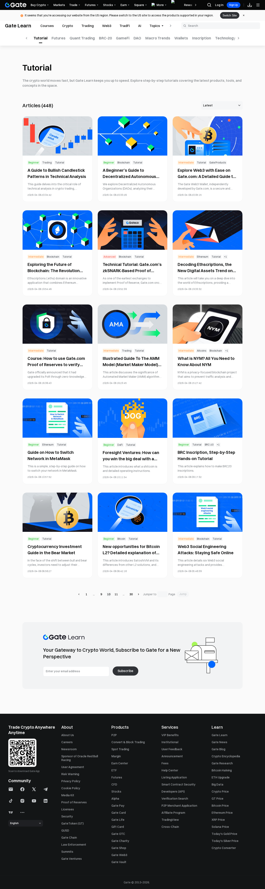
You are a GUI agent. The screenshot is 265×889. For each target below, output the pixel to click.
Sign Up (233, 4)
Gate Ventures (71, 859)
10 (108, 594)
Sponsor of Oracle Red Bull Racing (79, 758)
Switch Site (230, 15)
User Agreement (72, 767)
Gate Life (117, 820)
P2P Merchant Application (179, 805)
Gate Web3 (119, 855)
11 (116, 594)
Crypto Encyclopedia (226, 756)
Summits (67, 852)
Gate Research (222, 763)
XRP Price (218, 820)
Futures (116, 777)
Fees (165, 763)
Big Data (217, 784)
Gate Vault (118, 862)
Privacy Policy (70, 781)
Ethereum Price (222, 813)
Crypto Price (220, 791)
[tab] (47, 25)
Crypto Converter (224, 848)
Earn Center (119, 763)
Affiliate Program (173, 813)
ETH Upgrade (221, 777)
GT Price (217, 798)
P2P (114, 735)
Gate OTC (118, 834)
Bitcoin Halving (222, 770)
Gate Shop (118, 848)
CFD (114, 784)
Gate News (219, 742)
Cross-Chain (170, 827)
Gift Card (117, 827)
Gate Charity (120, 841)
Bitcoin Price (220, 805)
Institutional (169, 742)
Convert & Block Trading (128, 742)
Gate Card (118, 813)
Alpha (115, 798)
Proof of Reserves (74, 802)
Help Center (169, 770)
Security (67, 816)
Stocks (116, 791)
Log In (219, 5)
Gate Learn (18, 25)
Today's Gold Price (224, 834)
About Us (67, 735)
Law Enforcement (73, 844)
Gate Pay (117, 805)
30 (131, 594)
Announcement (172, 756)
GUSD (65, 830)
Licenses (67, 809)
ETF (114, 770)
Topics (154, 26)
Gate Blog (218, 749)
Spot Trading (120, 749)
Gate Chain (69, 837)
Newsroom (69, 749)
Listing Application (174, 777)
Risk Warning (70, 774)
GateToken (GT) (72, 823)
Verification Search (174, 798)
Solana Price (220, 827)
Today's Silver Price (225, 841)
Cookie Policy (70, 788)
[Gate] (15, 4)
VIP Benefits (170, 735)
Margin (116, 756)
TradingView (170, 820)
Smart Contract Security (178, 784)
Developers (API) (173, 791)
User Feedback (171, 749)
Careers (67, 742)
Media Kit (67, 795)
